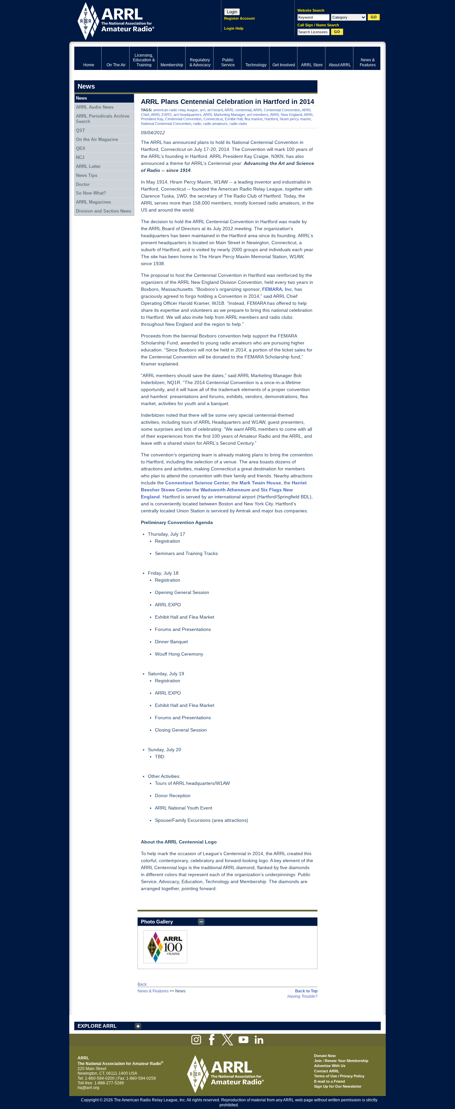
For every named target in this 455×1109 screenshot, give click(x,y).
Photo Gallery (157, 921)
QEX (80, 148)
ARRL (139, 20)
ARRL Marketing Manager (224, 115)
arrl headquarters (188, 115)
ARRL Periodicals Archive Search (102, 119)
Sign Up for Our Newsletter (337, 1086)
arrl (202, 110)
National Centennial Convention (166, 124)
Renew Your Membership (346, 1061)
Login (232, 11)
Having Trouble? (302, 996)
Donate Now (325, 1056)
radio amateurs (215, 124)
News (81, 98)
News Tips (86, 175)
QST (80, 130)
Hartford (271, 119)
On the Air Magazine (97, 139)
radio (197, 124)
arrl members (257, 115)
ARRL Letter (88, 166)
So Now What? (91, 193)
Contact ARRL (326, 1071)
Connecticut (213, 119)
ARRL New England (286, 115)
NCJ (80, 157)
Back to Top (306, 991)
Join (318, 1061)
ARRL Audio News (95, 107)
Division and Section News (103, 211)
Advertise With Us (329, 1066)
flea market (253, 119)
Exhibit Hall (233, 119)
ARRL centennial (238, 110)
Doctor (83, 184)
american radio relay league (175, 110)
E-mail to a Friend (329, 1081)
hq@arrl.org (88, 1087)
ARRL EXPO (161, 115)
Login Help (233, 28)
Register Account (239, 18)
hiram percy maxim (295, 119)
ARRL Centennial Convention (276, 110)
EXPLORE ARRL (97, 1026)
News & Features (153, 991)
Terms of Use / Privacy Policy (339, 1076)
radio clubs (238, 124)
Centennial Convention (183, 119)
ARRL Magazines (93, 202)
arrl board (215, 110)
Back (142, 984)
